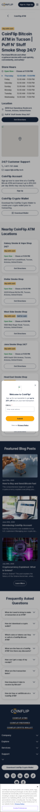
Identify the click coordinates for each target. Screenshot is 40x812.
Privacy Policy (19, 804)
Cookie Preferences (20, 808)
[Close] (37, 786)
